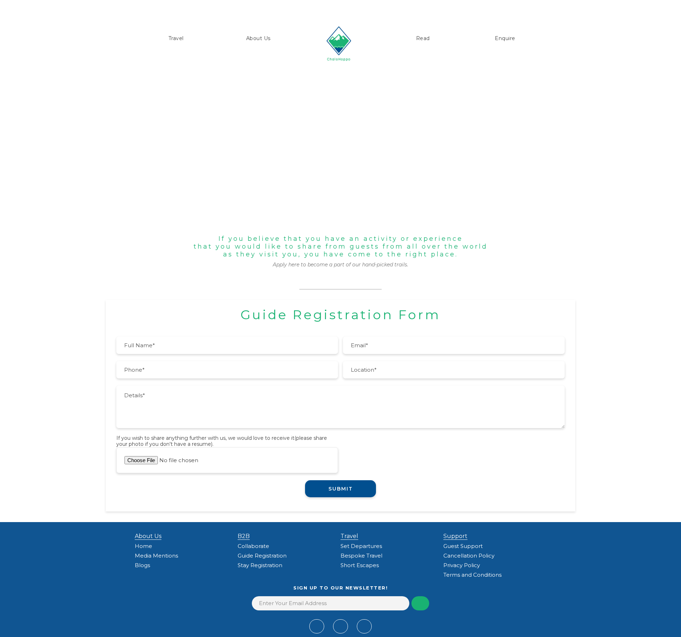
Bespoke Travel (361, 555)
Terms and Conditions (472, 574)
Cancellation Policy (468, 555)
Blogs (142, 565)
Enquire (505, 38)
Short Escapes (359, 565)
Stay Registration (260, 565)
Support (455, 536)
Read (423, 38)
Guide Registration (262, 555)
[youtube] (340, 626)
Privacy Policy (461, 565)
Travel (176, 38)
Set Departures (361, 546)
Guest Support (463, 546)
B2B (244, 536)
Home (143, 546)
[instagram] (364, 626)
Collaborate (253, 546)
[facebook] (316, 626)
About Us (258, 38)
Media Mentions (156, 555)
